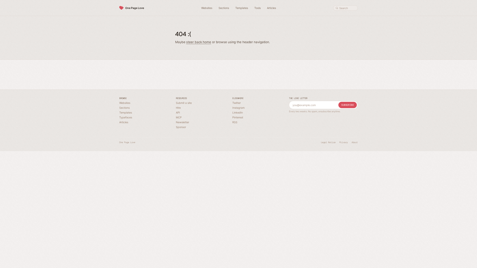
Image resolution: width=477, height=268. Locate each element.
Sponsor (181, 127)
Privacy (343, 142)
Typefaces (125, 117)
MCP (179, 117)
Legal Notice (328, 142)
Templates (125, 112)
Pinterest (237, 117)
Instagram (238, 107)
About (355, 142)
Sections (124, 107)
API (178, 112)
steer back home (198, 42)
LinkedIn (237, 112)
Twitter (236, 102)
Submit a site (184, 102)
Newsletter (182, 122)
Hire (178, 107)
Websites (124, 102)
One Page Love (134, 7)
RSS (234, 122)
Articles (123, 122)
